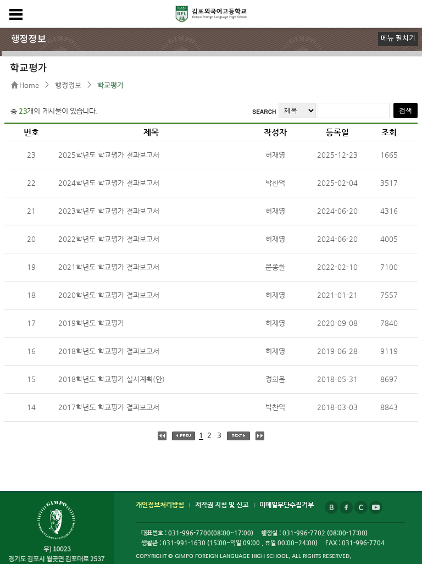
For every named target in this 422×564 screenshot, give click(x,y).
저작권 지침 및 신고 (221, 504)
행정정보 (68, 85)
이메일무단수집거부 (286, 504)
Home (29, 85)
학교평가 (110, 85)
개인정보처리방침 (160, 504)
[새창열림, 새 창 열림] (332, 504)
